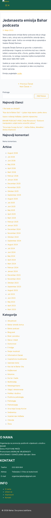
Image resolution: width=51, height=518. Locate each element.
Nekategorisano (14, 386)
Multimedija (12, 382)
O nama (8, 489)
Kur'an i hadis (13, 378)
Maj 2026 (11, 164)
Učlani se (8, 492)
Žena (10, 424)
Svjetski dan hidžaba (16, 416)
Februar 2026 (13, 176)
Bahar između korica (16, 325)
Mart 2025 (12, 218)
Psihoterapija (13, 405)
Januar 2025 (13, 225)
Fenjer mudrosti (14, 351)
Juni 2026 (11, 161)
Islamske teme (13, 363)
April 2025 (12, 214)
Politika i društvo (14, 393)
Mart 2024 (12, 264)
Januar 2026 (13, 180)
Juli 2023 (11, 294)
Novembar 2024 (14, 233)
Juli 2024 (11, 248)
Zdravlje (11, 420)
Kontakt (8, 498)
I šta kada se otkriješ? (11, 109)
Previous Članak (25, 84)
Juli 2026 (11, 157)
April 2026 (12, 168)
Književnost (12, 370)
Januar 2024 (13, 271)
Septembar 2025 (14, 195)
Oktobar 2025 (13, 191)
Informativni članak (15, 355)
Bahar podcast (13, 329)
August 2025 (13, 199)
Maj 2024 (11, 256)
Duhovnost (12, 344)
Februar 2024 (13, 267)
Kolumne (11, 374)
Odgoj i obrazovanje (15, 390)
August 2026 (13, 153)
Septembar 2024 (14, 241)
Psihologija (12, 401)
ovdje (19, 73)
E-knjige (11, 347)
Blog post (11, 332)
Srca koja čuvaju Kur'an (17, 409)
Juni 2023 (11, 298)
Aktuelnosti (12, 321)
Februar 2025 (13, 222)
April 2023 (12, 306)
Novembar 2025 (14, 187)
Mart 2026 (12, 172)
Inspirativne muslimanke (17, 359)
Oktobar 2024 (13, 237)
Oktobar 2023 (13, 283)
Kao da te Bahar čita (16, 367)
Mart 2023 (12, 309)
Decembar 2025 (14, 184)
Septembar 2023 (14, 287)
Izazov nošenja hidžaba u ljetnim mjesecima (20, 117)
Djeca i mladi (13, 340)
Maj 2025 (11, 210)
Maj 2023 (11, 302)
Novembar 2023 (14, 279)
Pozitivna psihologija (16, 397)
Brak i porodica (13, 336)
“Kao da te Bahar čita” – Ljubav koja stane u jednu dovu (25, 112)
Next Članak (25, 87)
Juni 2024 (11, 252)
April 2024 (12, 260)
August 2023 (13, 290)
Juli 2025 (11, 203)
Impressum (9, 495)
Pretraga (6, 92)
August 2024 (13, 245)
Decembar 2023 (14, 275)
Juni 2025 (11, 206)
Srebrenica (12, 412)
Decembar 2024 (14, 229)
